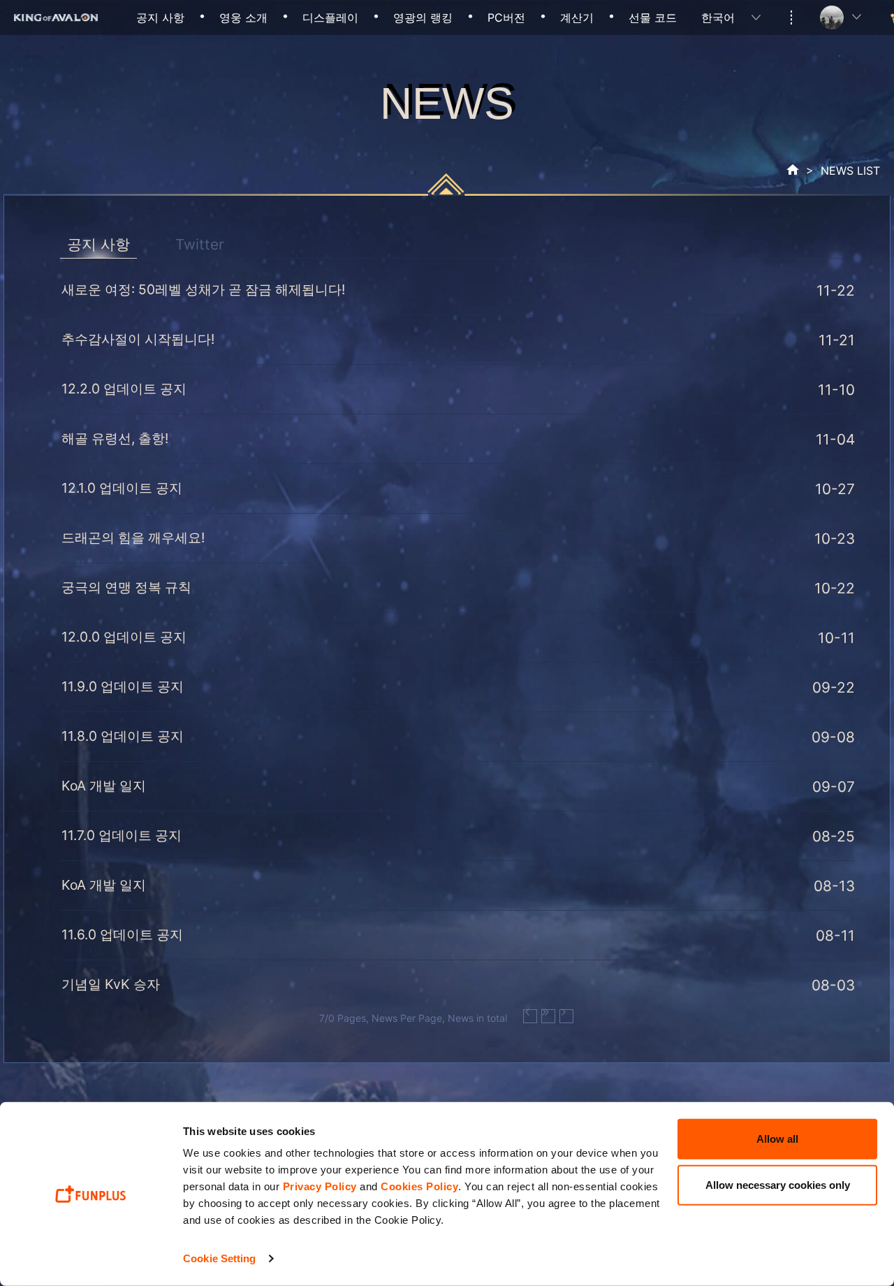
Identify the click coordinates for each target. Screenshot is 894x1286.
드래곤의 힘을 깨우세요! (133, 537)
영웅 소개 (243, 17)
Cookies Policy (419, 1186)
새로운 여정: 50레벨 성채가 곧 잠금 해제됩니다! (203, 289)
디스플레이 (330, 17)
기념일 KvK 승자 (110, 984)
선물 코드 (653, 17)
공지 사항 (160, 17)
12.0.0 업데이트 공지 (123, 636)
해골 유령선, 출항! (114, 438)
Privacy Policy (320, 1186)
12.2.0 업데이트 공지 (123, 388)
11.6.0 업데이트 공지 (122, 934)
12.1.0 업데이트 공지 (121, 487)
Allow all (777, 1139)
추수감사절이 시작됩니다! (137, 339)
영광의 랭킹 (423, 17)
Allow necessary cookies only (777, 1184)
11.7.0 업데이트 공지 (121, 835)
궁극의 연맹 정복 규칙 (126, 587)
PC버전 (506, 17)
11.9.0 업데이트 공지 (122, 686)
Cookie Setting (219, 1258)
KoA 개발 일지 (103, 785)
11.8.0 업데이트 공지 (122, 736)
